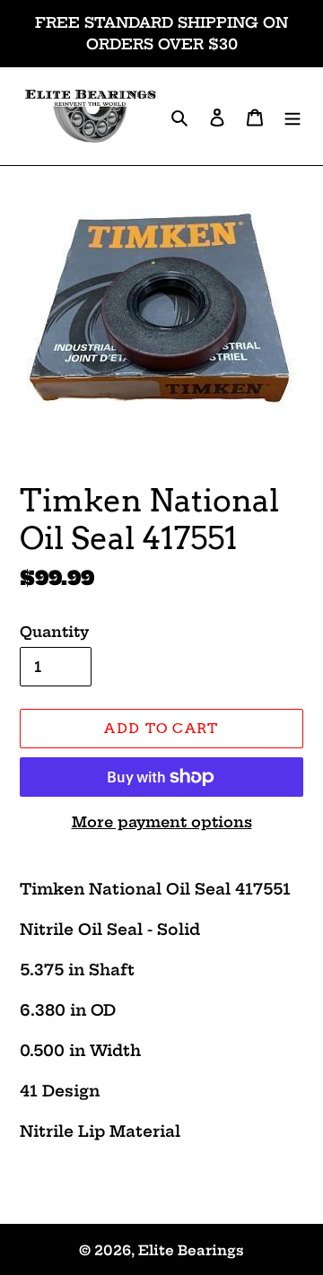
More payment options (162, 822)
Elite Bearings (191, 1250)
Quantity (54, 632)
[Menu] (292, 116)
